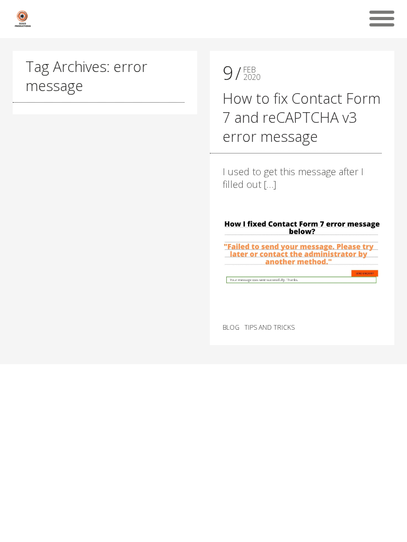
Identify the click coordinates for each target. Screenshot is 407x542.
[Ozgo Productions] (22, 18)
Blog (231, 327)
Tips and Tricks (269, 327)
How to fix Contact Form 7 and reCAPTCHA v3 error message (302, 117)
